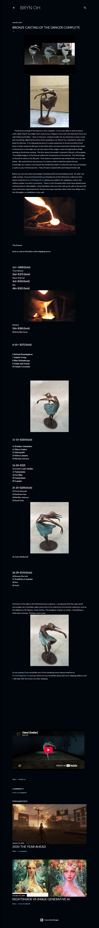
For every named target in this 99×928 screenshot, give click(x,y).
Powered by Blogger (51, 920)
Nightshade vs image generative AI (41, 899)
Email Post (22, 779)
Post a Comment (19, 793)
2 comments (22, 851)
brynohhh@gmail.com (36, 180)
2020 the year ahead (29, 846)
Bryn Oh (30, 7)
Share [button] (14, 779)
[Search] (85, 7)
